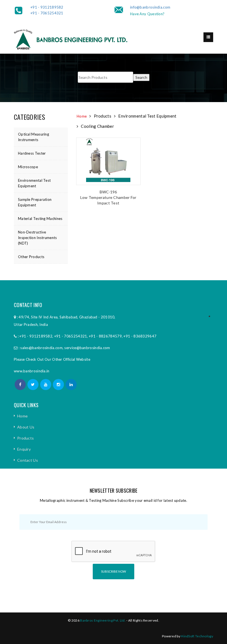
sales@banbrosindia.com (41, 348)
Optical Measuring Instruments (33, 137)
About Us (25, 427)
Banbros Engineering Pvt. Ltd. (103, 620)
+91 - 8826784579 (105, 336)
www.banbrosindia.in (32, 371)
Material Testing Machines (40, 218)
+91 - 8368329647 (139, 336)
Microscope (28, 167)
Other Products (31, 257)
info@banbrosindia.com (150, 7)
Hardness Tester (32, 153)
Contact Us (27, 460)
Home (82, 116)
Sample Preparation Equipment (34, 202)
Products (25, 438)
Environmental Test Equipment (34, 183)
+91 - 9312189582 (46, 7)
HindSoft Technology (197, 636)
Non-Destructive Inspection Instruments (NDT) (37, 237)
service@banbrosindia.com (87, 348)
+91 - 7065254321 (46, 13)
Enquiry (24, 449)
